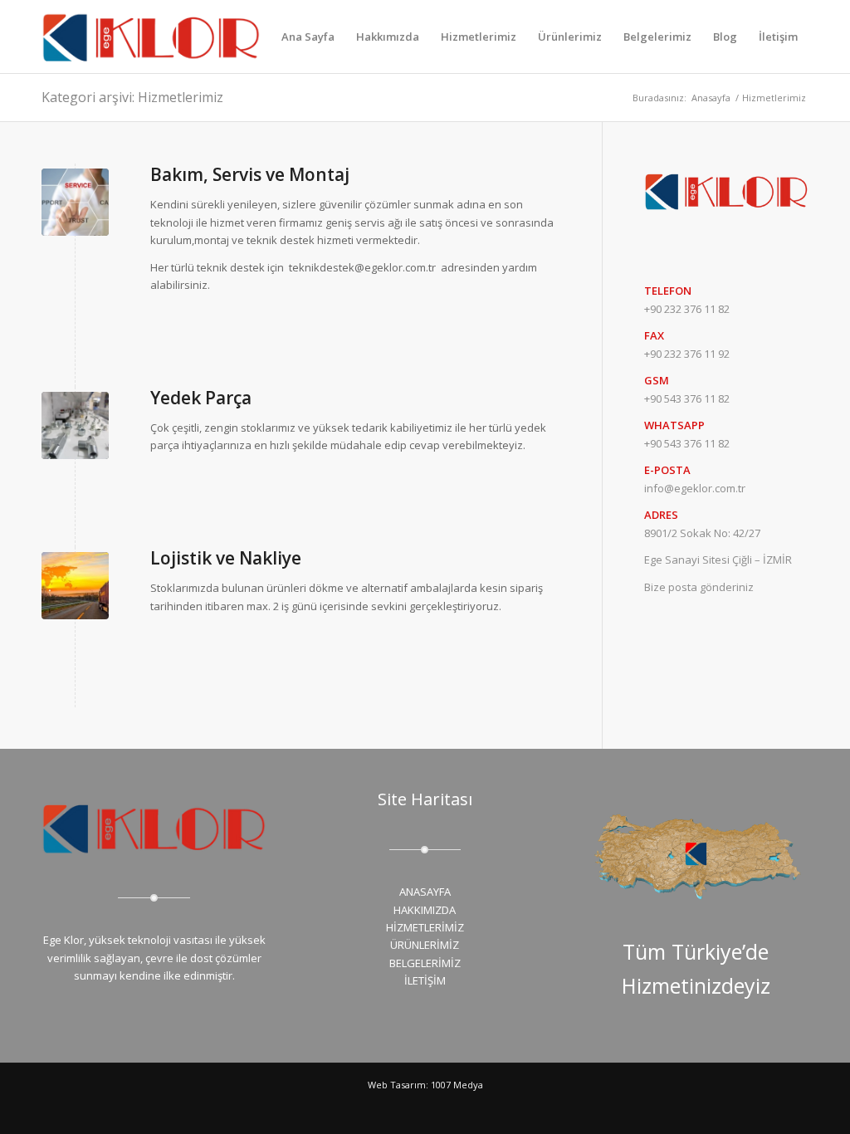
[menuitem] (308, 36)
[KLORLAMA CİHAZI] (75, 585)
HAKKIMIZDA (424, 909)
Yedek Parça (201, 397)
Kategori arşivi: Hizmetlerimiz (132, 97)
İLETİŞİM (425, 980)
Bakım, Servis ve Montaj (249, 174)
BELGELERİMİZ (425, 963)
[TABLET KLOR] (75, 202)
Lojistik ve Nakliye (225, 557)
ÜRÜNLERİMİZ (424, 944)
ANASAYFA (425, 891)
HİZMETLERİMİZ (425, 927)
